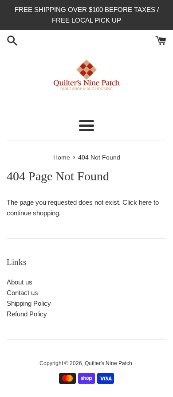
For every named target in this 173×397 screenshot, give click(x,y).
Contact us (22, 292)
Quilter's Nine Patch (108, 363)
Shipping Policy (29, 303)
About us (19, 282)
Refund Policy (27, 314)
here (145, 202)
